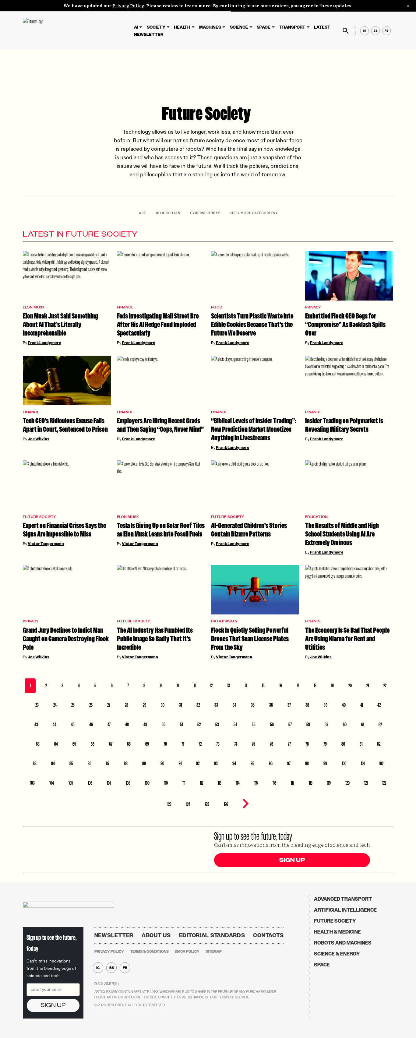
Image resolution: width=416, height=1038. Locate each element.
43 (36, 724)
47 (109, 724)
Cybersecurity (205, 213)
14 (246, 685)
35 (253, 705)
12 (211, 685)
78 (307, 744)
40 (344, 705)
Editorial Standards (212, 935)
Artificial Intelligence (345, 910)
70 (165, 744)
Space (263, 27)
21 (367, 685)
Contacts (268, 935)
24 (55, 705)
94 (234, 763)
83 (35, 763)
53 (217, 724)
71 (183, 744)
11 (195, 685)
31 (180, 705)
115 (256, 783)
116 (274, 783)
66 (92, 744)
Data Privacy (224, 621)
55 (254, 724)
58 (308, 724)
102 (381, 763)
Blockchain (168, 213)
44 (54, 724)
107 (109, 783)
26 (91, 705)
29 (144, 705)
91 (180, 763)
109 (147, 783)
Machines (210, 27)
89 (144, 763)
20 (350, 685)
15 (263, 685)
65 (74, 744)
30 (162, 705)
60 (345, 724)
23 (37, 705)
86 (89, 763)
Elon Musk (33, 307)
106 (90, 783)
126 (226, 804)
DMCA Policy (187, 951)
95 (252, 763)
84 (53, 763)
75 (253, 744)
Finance (125, 307)
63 (38, 744)
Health (182, 27)
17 (298, 685)
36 (271, 705)
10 (177, 685)
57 (290, 724)
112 (201, 783)
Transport (292, 27)
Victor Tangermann (46, 543)
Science (239, 27)
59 (326, 724)
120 (347, 783)
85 (71, 763)
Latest (322, 27)
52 (199, 724)
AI (136, 27)
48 (127, 724)
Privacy (313, 307)
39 (325, 705)
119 (329, 783)
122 (384, 783)
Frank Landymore (44, 342)
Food (216, 307)
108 (128, 783)
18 (315, 685)
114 (238, 783)
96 (271, 763)
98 (307, 763)
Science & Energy (337, 954)
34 (234, 705)
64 (56, 744)
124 (188, 804)
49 (145, 724)
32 (198, 705)
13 (228, 685)
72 (200, 744)
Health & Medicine (337, 932)
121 (366, 783)
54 (235, 724)
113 (219, 783)
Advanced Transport (343, 899)
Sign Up (292, 860)
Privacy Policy (128, 6)
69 (147, 744)
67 (110, 744)
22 (384, 685)
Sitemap (214, 951)
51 (181, 724)
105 (71, 783)
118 (310, 783)
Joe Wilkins (38, 439)
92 (197, 763)
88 (126, 763)
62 (380, 724)
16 (280, 685)
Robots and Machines (343, 943)
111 (183, 783)
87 (107, 763)
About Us (156, 935)
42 (379, 705)
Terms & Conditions (149, 951)
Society (156, 27)
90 (162, 763)
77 (289, 744)
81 (361, 744)
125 (207, 804)
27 (108, 705)
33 (216, 705)
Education (316, 517)
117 (292, 783)
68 (129, 744)
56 (272, 724)
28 (126, 705)
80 (343, 744)
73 (218, 744)
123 (169, 804)
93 (216, 763)
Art (142, 213)
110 (166, 783)
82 (378, 744)
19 (332, 685)
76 (271, 744)
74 (235, 744)
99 (325, 763)
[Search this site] (346, 31)
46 (91, 724)
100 (344, 763)
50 (163, 724)
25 (73, 705)
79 (325, 744)
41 (361, 705)
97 (289, 763)
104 (51, 783)
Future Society (39, 517)
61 (362, 724)
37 (289, 705)
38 (307, 705)
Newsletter (148, 34)
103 (32, 783)
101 (363, 763)
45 (73, 724)
